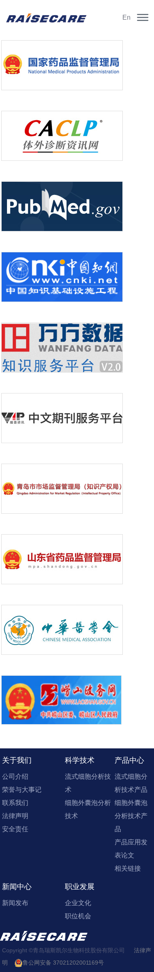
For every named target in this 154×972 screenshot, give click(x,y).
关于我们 (17, 760)
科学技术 (79, 760)
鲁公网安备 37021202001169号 (63, 962)
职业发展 (79, 887)
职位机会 (78, 916)
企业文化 (78, 902)
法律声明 (15, 815)
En (126, 17)
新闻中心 (17, 887)
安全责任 (15, 829)
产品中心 (129, 760)
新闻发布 (15, 902)
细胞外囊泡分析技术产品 (131, 815)
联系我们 (15, 802)
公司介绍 (15, 776)
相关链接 (128, 868)
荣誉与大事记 (21, 789)
